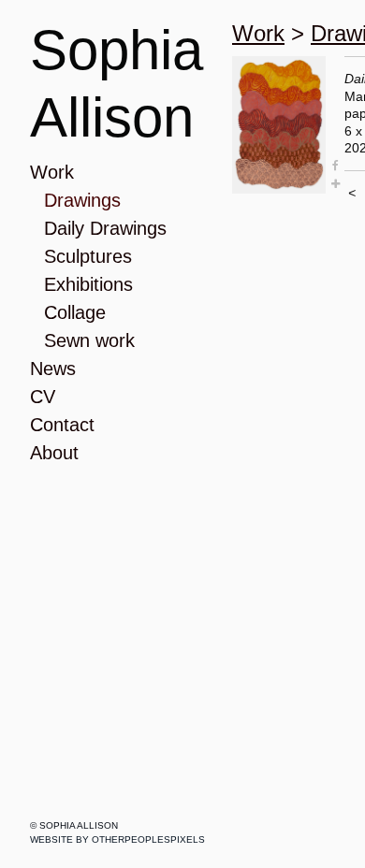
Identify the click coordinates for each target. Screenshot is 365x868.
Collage (75, 312)
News (53, 368)
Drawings (82, 200)
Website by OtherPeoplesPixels (117, 839)
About (54, 452)
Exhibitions (88, 284)
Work (52, 172)
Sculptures (88, 256)
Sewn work (89, 340)
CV (42, 396)
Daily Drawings (105, 228)
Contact (62, 424)
